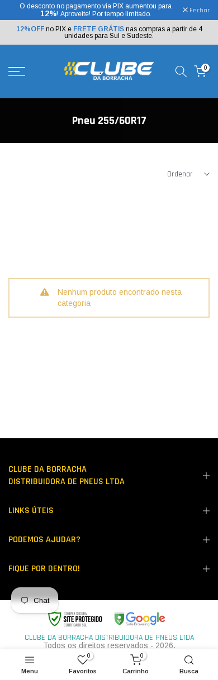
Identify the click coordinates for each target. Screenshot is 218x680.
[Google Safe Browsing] (105, 619)
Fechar (199, 10)
